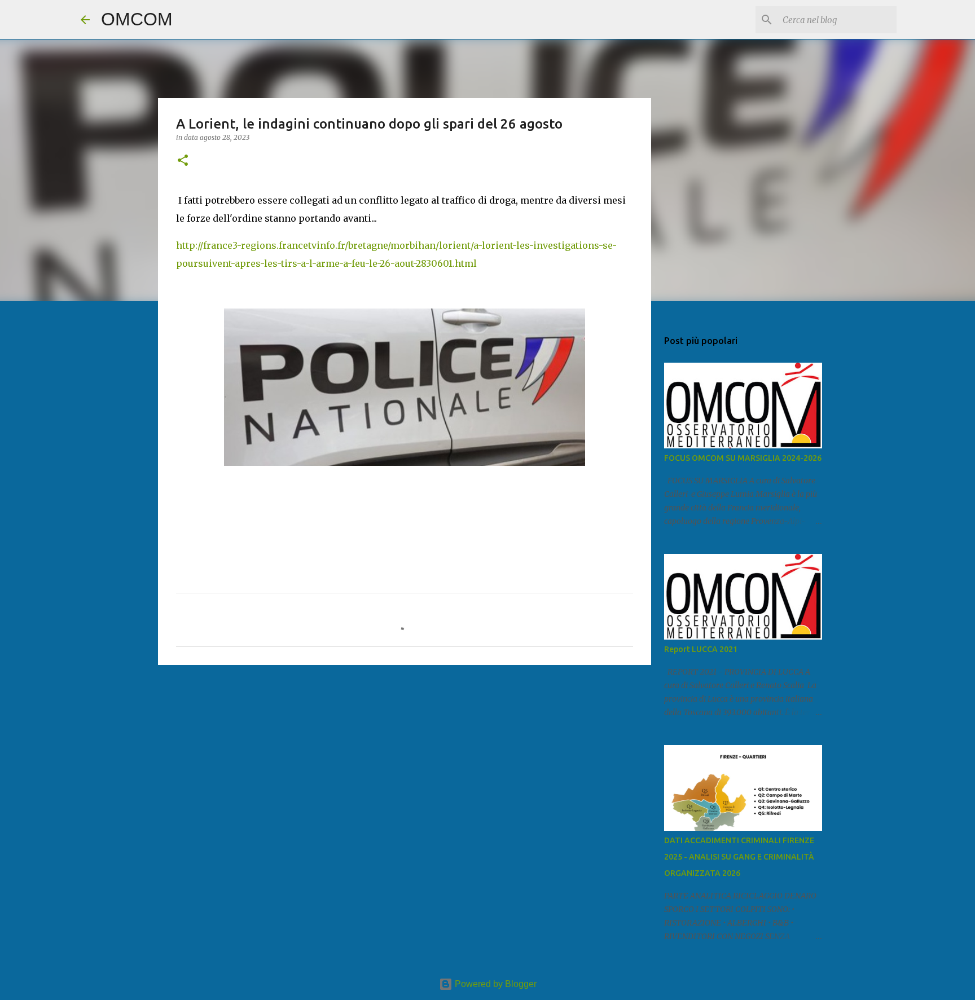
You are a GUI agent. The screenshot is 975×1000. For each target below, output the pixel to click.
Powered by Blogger (495, 984)
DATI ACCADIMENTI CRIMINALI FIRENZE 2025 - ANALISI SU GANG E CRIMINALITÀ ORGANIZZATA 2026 (739, 857)
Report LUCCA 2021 (700, 649)
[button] (183, 161)
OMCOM (137, 19)
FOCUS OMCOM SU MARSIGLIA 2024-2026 (743, 457)
